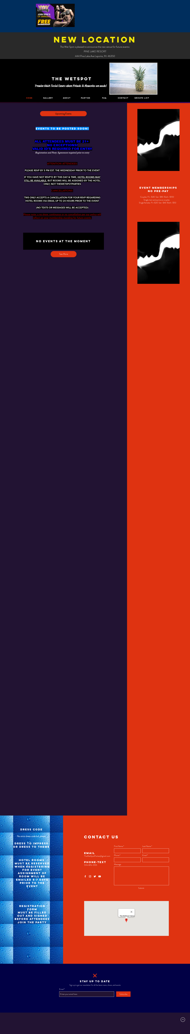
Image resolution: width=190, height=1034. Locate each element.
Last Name (146, 846)
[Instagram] (90, 876)
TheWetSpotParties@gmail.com (97, 856)
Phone (116, 855)
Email (144, 855)
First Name (118, 846)
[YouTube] (99, 876)
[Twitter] (94, 876)
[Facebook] (85, 876)
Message (117, 864)
